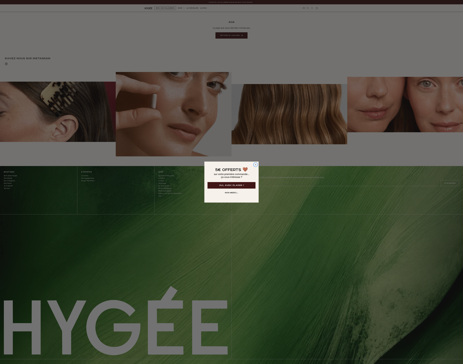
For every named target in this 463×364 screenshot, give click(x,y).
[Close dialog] (255, 165)
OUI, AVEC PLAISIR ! (231, 185)
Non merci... (231, 193)
